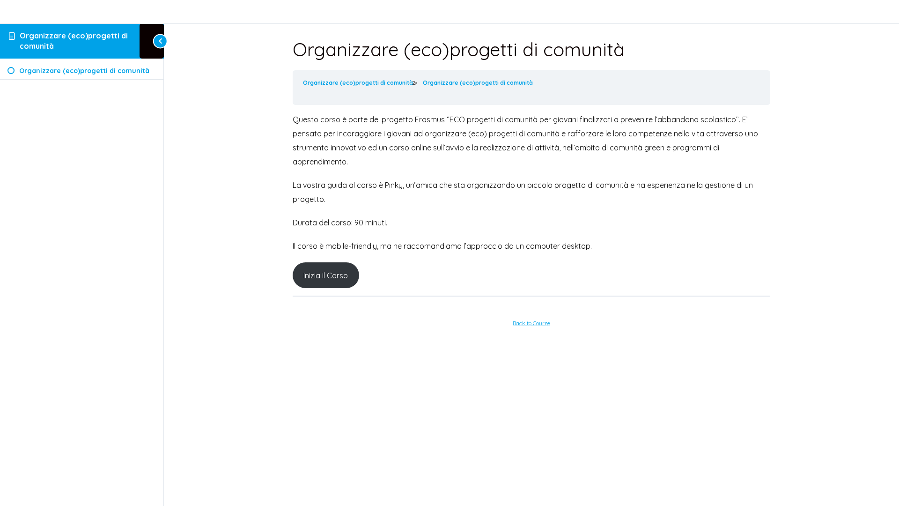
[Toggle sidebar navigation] (152, 41)
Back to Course (531, 323)
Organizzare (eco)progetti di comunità (358, 82)
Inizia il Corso (325, 275)
